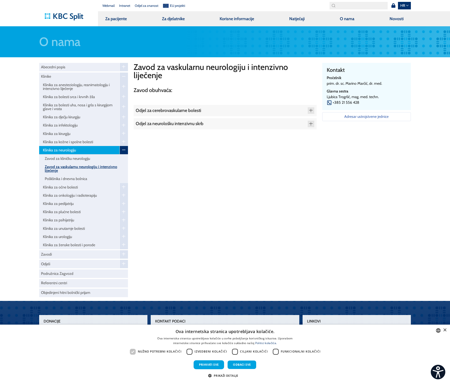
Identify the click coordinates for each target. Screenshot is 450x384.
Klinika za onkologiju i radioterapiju (70, 195)
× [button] (444, 330)
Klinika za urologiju (57, 236)
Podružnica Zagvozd (57, 273)
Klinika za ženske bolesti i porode (69, 245)
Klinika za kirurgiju (56, 133)
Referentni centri (54, 283)
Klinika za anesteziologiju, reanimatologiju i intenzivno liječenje (76, 87)
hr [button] (402, 5)
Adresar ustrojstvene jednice (366, 116)
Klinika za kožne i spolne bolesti (68, 142)
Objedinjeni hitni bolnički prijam (65, 292)
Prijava (393, 5)
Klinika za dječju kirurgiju (61, 117)
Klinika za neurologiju (59, 150)
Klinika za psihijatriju (58, 220)
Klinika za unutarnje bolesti (64, 228)
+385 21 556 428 (346, 102)
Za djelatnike (173, 18)
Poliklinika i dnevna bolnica (66, 179)
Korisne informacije (237, 18)
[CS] (438, 372)
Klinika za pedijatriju (58, 203)
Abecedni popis (53, 67)
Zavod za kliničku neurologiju (67, 158)
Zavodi (46, 254)
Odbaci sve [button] (242, 365)
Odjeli (45, 264)
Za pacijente (116, 18)
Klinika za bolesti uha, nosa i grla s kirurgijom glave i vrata (77, 107)
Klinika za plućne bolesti (62, 212)
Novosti (397, 18)
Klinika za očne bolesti (60, 187)
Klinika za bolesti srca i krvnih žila (69, 97)
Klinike (46, 76)
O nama (347, 18)
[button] (225, 375)
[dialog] (225, 354)
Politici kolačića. (266, 343)
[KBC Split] (66, 17)
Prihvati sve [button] (209, 365)
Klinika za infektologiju (60, 125)
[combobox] (438, 330)
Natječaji (297, 18)
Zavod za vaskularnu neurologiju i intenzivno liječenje (81, 169)
